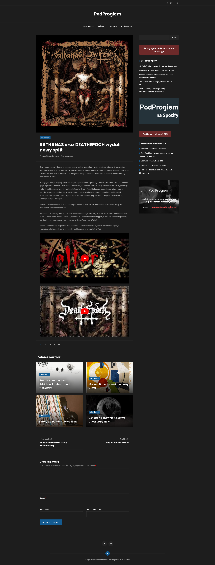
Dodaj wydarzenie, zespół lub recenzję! (159, 50)
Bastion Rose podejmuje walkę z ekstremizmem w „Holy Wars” (152, 90)
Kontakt (127, 560)
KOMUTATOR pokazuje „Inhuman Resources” (158, 66)
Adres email (45, 509)
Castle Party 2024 (156, 161)
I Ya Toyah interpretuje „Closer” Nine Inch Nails (157, 83)
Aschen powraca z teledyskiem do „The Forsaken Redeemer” (156, 76)
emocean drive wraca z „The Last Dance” (156, 70)
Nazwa (43, 498)
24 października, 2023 (50, 156)
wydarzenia (126, 26)
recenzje (113, 26)
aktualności (88, 26)
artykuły (101, 26)
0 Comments (68, 156)
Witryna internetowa (94, 509)
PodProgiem (107, 14)
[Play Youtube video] (84, 258)
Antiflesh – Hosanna (157, 149)
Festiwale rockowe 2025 (155, 134)
